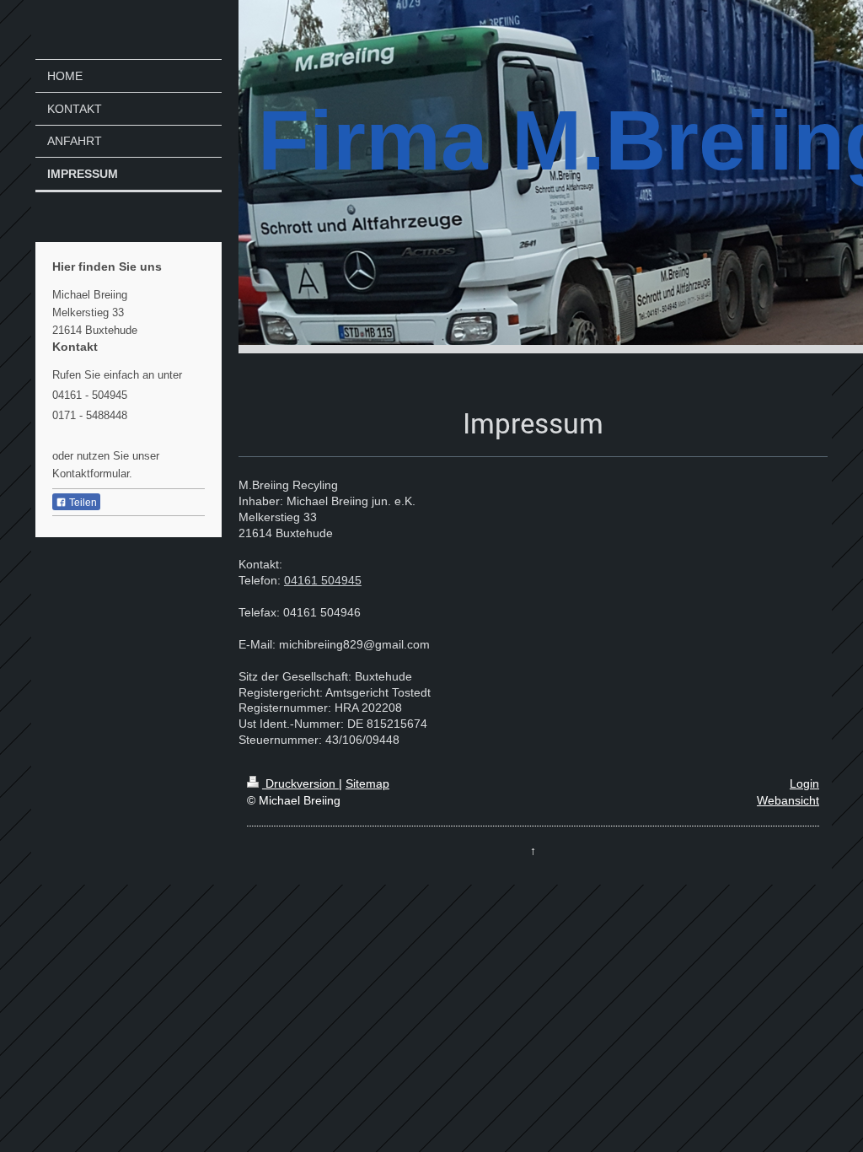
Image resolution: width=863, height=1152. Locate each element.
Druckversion (300, 783)
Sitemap (367, 783)
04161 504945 (323, 580)
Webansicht (788, 800)
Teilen (82, 503)
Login (804, 783)
